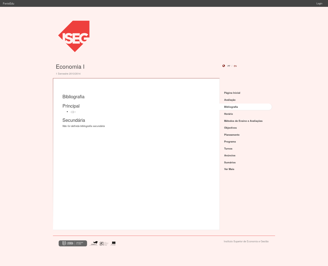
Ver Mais (229, 169)
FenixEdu (8, 3)
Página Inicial (232, 92)
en (235, 65)
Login (319, 3)
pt (229, 65)
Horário (228, 114)
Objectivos (230, 127)
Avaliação (230, 100)
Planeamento (232, 134)
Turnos (228, 148)
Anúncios (229, 155)
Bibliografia (231, 107)
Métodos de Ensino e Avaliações (243, 121)
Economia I (70, 66)
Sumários (230, 162)
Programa (230, 141)
